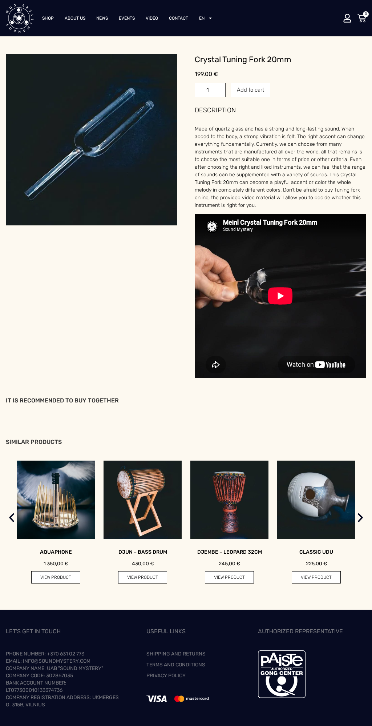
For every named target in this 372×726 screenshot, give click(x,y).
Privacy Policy (166, 676)
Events (127, 18)
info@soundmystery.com (56, 661)
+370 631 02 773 (65, 654)
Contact (178, 18)
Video (152, 18)
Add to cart (250, 90)
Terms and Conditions (175, 665)
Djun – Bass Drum (142, 552)
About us (75, 18)
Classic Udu (316, 552)
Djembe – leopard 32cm (229, 552)
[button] (11, 518)
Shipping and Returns (176, 654)
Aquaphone (56, 552)
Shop (48, 18)
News (102, 18)
